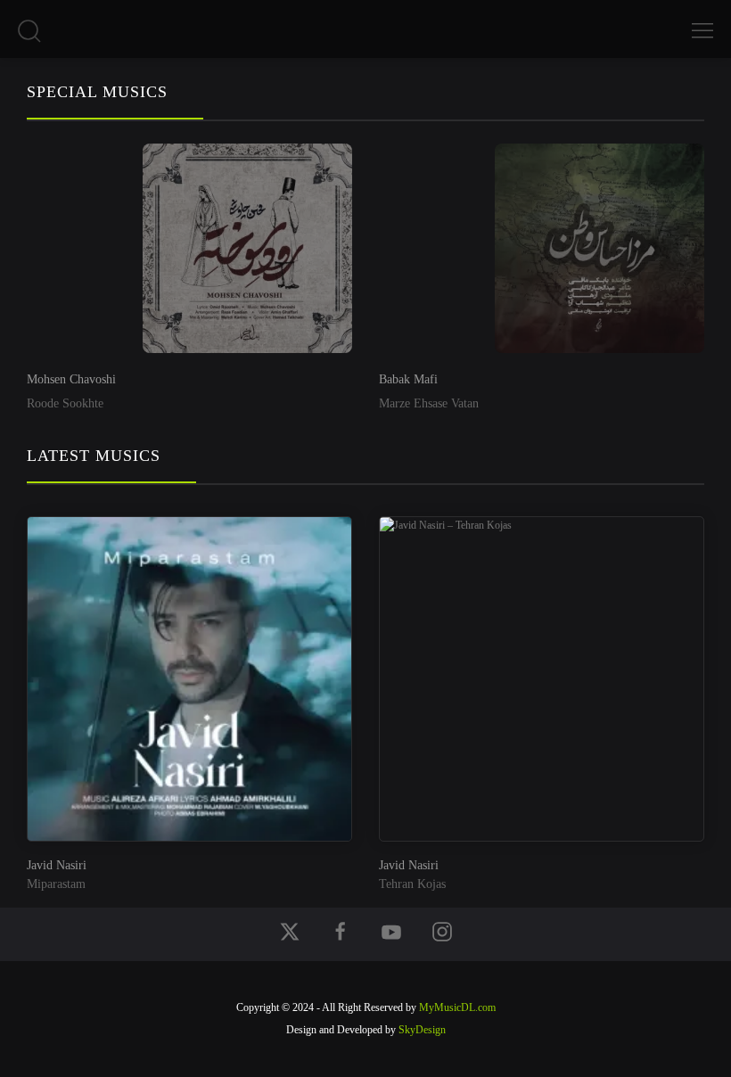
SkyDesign (422, 1030)
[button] (29, 38)
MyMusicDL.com (457, 1007)
